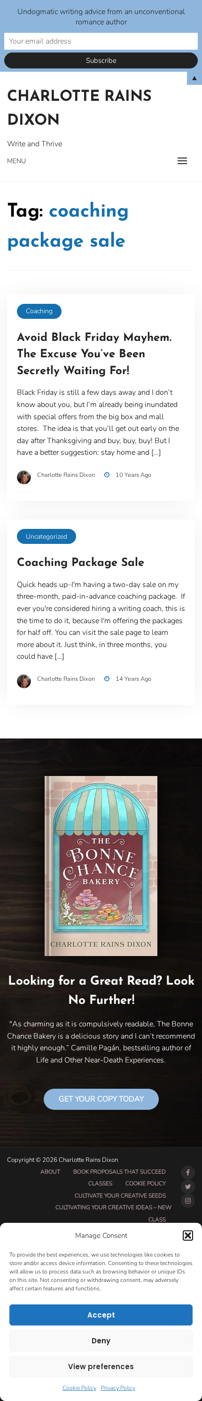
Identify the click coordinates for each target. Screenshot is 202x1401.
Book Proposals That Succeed (119, 1171)
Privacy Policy (118, 1388)
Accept (101, 1315)
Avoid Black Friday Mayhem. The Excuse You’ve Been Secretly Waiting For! (94, 354)
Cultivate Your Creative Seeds (120, 1195)
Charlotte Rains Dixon (79, 109)
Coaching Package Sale (80, 563)
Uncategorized (46, 536)
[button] (188, 1235)
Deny (101, 1341)
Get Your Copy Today (101, 1099)
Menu (16, 161)
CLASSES (100, 1183)
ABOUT (50, 1171)
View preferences (101, 1366)
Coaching (39, 311)
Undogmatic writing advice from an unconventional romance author (101, 17)
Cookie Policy (79, 1388)
